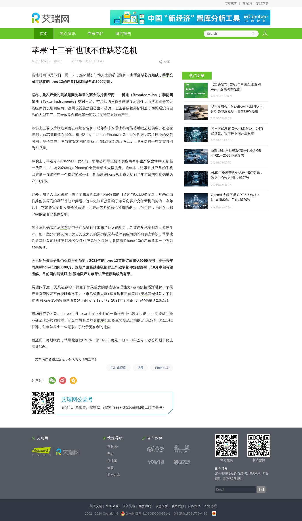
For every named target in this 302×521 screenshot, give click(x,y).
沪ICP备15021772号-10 (190, 513)
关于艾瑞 (96, 506)
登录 (265, 33)
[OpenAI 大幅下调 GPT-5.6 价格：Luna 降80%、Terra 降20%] (196, 201)
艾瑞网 (247, 3)
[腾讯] (73, 380)
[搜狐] (182, 448)
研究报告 (123, 33)
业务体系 (112, 506)
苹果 (166, 75)
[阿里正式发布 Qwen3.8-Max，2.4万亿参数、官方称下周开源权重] (196, 135)
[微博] (63, 380)
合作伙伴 (194, 506)
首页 (44, 33)
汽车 (64, 227)
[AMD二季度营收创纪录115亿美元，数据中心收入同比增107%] (196, 179)
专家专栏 (95, 33)
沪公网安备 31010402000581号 (148, 513)
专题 (110, 468)
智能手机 (101, 320)
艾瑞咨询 (231, 3)
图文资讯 (113, 475)
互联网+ (113, 446)
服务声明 (145, 506)
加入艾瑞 (128, 506)
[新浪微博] (155, 448)
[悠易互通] (155, 462)
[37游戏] (182, 462)
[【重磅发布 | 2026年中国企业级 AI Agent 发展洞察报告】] (196, 90)
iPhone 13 (162, 367)
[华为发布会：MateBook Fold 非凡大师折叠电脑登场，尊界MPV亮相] (196, 113)
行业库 (112, 460)
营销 (110, 453)
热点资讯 (68, 33)
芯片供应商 (118, 367)
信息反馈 (161, 506)
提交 (261, 489)
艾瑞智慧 (262, 3)
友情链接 (210, 506)
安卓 (144, 294)
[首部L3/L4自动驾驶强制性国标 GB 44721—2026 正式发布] (196, 157)
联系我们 (178, 506)
